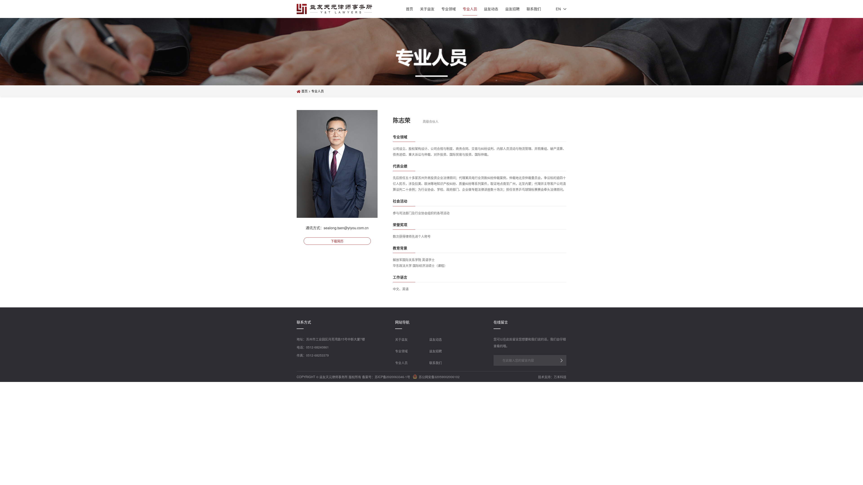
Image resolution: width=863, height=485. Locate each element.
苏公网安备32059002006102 (438, 377)
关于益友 (427, 8)
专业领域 (448, 8)
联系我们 (534, 8)
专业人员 (470, 8)
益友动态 (491, 8)
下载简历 (337, 241)
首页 (409, 8)
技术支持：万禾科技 (552, 377)
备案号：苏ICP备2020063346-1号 (386, 377)
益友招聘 (512, 8)
